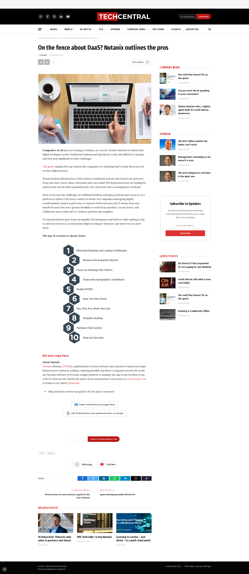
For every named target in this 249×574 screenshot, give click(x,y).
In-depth (85, 29)
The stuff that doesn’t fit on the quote (193, 76)
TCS (101, 29)
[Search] (209, 29)
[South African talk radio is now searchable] (168, 282)
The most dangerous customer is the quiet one (194, 174)
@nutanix (73, 383)
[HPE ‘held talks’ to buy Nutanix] (94, 523)
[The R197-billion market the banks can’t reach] (168, 144)
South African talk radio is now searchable (194, 281)
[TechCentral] (124, 16)
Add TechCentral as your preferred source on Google (97, 413)
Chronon (61, 569)
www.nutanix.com (136, 379)
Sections (158, 29)
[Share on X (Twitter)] (41, 62)
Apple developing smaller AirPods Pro (117, 494)
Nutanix (43, 55)
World (68, 29)
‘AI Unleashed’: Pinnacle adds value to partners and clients (54, 538)
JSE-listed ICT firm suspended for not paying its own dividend (194, 265)
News (53, 29)
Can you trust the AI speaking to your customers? (193, 92)
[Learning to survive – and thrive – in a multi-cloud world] (134, 523)
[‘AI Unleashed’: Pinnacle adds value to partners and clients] (55, 523)
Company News (50, 38)
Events (176, 29)
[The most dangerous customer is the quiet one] (168, 176)
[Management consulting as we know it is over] (168, 160)
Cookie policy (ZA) (173, 566)
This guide (48, 166)
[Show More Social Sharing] (53, 62)
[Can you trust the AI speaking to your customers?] (168, 94)
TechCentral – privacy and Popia (197, 566)
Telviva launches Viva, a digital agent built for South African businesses (194, 110)
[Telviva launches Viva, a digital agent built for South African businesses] (168, 110)
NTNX (65, 366)
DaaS (41, 453)
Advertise (192, 29)
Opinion (115, 29)
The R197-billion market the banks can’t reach (192, 143)
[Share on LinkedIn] (47, 62)
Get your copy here (55, 355)
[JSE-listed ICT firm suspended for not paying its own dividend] (168, 266)
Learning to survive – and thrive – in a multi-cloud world (133, 538)
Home (40, 38)
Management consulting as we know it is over (194, 158)
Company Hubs (136, 29)
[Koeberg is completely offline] (168, 314)
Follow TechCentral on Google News (97, 404)
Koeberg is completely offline (194, 311)
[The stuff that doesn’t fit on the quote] (168, 78)
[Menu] (40, 29)
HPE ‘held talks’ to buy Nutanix (94, 537)
